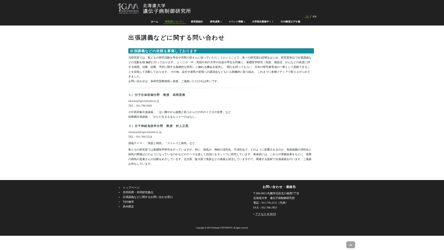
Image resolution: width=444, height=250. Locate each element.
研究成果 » (216, 21)
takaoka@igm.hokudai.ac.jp (143, 100)
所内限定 (128, 206)
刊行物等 (128, 201)
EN (315, 16)
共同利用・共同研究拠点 (138, 192)
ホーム (154, 21)
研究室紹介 (197, 21)
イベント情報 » (237, 21)
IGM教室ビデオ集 (290, 21)
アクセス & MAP (265, 213)
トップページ (131, 187)
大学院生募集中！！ (263, 21)
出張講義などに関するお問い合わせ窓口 (148, 196)
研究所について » (174, 21)
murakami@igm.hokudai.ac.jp (144, 132)
